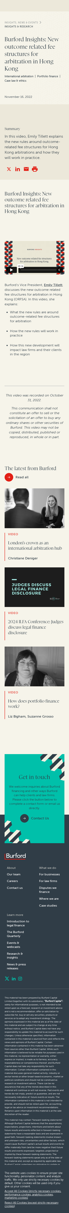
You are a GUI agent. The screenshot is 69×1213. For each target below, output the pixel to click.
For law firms (48, 881)
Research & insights (15, 955)
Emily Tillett (53, 285)
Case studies (48, 905)
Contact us (15, 888)
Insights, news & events (21, 22)
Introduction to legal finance (18, 923)
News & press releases (16, 966)
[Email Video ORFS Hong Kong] (26, 169)
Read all (22, 477)
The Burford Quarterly (15, 934)
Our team (14, 874)
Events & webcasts (13, 945)
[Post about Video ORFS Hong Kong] (9, 169)
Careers (12, 881)
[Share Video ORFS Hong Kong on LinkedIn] (17, 169)
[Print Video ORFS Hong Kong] (34, 169)
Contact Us (40, 818)
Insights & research (19, 26)
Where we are (49, 898)
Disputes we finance (48, 890)
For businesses (49, 874)
